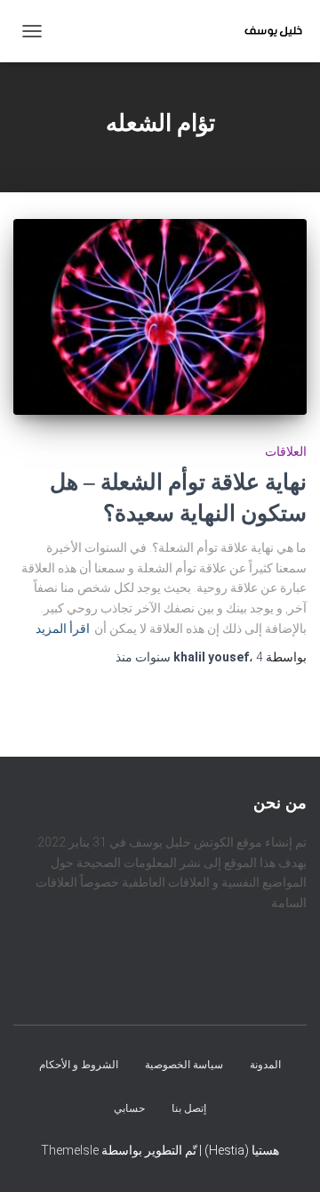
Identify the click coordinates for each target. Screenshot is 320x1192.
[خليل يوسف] (267, 31)
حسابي (129, 1108)
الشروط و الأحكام (78, 1064)
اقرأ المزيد (63, 628)
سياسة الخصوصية (184, 1064)
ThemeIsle (70, 1150)
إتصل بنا (189, 1108)
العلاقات (286, 451)
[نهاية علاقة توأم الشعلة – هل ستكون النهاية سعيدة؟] (160, 317)
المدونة (265, 1064)
